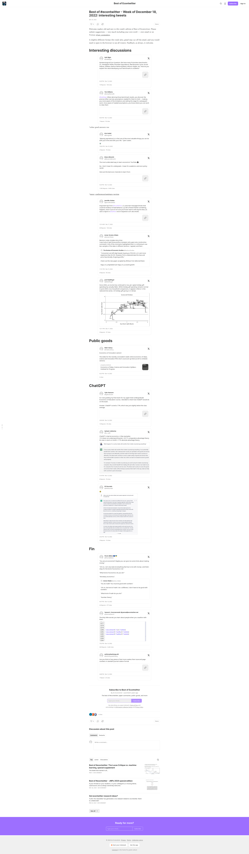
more (92, 194)
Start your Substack (119, 845)
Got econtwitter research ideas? (103, 796)
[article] (124, 770)
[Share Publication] (225, 3)
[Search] (221, 3)
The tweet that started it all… (98, 770)
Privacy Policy (139, 707)
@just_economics (103, 35)
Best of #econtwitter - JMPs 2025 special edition (111, 781)
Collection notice (137, 840)
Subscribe (233, 3)
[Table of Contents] (2, 427)
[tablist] (97, 735)
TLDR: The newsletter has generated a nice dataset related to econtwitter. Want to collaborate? (115, 800)
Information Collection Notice (123, 707)
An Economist (97, 772)
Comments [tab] (93, 735)
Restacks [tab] (102, 735)
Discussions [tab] (104, 760)
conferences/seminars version (107, 194)
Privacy (123, 840)
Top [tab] (91, 760)
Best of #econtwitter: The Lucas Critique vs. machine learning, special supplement (112, 766)
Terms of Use (134, 705)
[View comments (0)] (98, 24)
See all (93, 811)
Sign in (242, 3)
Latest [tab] (96, 760)
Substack (115, 850)
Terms (129, 840)
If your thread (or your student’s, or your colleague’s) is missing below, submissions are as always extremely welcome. (112, 784)
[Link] (86, 50)
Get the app (134, 845)
